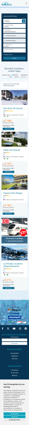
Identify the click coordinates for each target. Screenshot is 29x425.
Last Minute (14, 370)
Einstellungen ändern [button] (14, 419)
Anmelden (15, 343)
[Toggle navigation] (26, 3)
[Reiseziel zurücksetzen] (23, 21)
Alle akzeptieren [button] (14, 413)
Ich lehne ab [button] (14, 416)
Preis (10, 77)
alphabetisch (24, 75)
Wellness (14, 375)
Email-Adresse (15, 337)
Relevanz (15, 75)
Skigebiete (14, 356)
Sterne (17, 77)
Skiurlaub (14, 358)
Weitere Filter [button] (8, 54)
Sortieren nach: (6, 75)
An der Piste (14, 373)
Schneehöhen (14, 353)
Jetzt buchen (8, 129)
